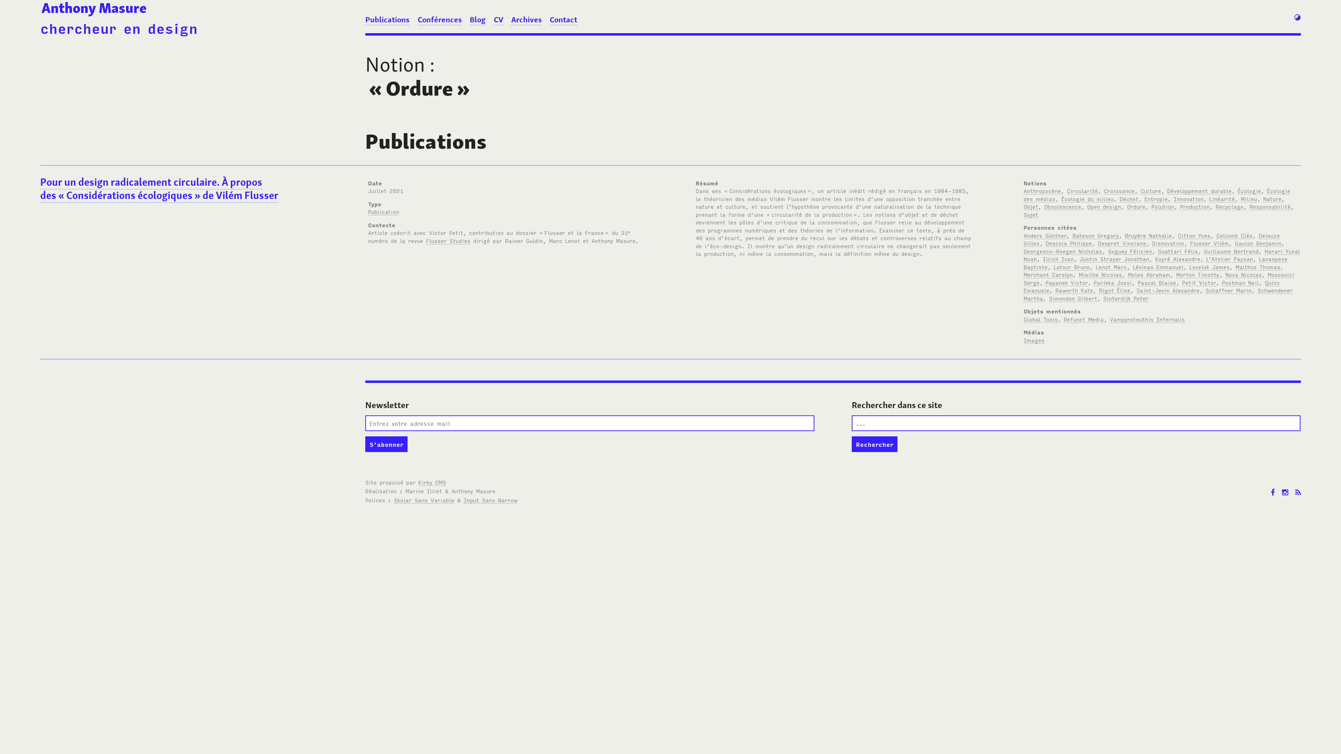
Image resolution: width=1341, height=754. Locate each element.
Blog (477, 19)
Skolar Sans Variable (424, 499)
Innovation (1188, 198)
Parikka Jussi (1113, 282)
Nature (1272, 198)
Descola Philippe (1069, 242)
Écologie (1249, 190)
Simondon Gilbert (1073, 298)
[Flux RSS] (1298, 487)
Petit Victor (1199, 282)
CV (498, 19)
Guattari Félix (1178, 250)
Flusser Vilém (1209, 242)
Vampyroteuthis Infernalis (1147, 319)
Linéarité (1222, 198)
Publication (383, 211)
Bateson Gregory (1095, 235)
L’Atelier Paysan (1229, 258)
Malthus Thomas (1258, 266)
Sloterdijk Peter (1126, 298)
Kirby (432, 482)
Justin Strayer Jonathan (1114, 258)
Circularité (1082, 190)
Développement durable (1199, 190)
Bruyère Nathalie (1148, 235)
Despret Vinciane (1122, 242)
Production (1195, 206)
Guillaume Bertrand (1231, 250)
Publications (387, 19)
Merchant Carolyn (1048, 274)
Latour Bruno (1072, 266)
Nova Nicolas (1243, 274)
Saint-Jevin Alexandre (1168, 290)
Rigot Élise (1114, 290)
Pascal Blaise (1157, 282)
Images (1034, 340)
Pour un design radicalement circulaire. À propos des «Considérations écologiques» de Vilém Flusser (159, 188)
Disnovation (1168, 242)
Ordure (1136, 206)
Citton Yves (1194, 235)
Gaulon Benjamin (1258, 242)
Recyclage (1230, 206)
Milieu (1249, 198)
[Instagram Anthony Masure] (1285, 487)
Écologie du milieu (1087, 198)
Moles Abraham (1149, 274)
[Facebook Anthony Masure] (1273, 487)
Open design (1104, 206)
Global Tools (1041, 319)
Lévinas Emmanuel (1158, 266)
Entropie (1156, 198)
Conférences (440, 19)
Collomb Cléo (1234, 235)
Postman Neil (1240, 282)
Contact (563, 19)
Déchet (1129, 198)
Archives (526, 19)
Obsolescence (1062, 206)
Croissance (1119, 190)
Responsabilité (1270, 206)
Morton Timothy (1197, 274)
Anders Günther (1045, 235)
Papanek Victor (1067, 282)
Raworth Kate (1074, 290)
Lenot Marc (1111, 266)
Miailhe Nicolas (1100, 274)
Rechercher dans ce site (897, 405)
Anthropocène (1042, 190)
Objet (1031, 206)
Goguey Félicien (1130, 250)
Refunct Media (1084, 319)
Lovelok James (1209, 266)
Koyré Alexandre (1177, 258)
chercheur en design (119, 27)
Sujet (1031, 214)
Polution (1162, 206)
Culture (1151, 190)
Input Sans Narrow (491, 499)
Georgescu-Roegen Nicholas (1063, 250)
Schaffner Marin (1229, 290)
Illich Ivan (1058, 258)
